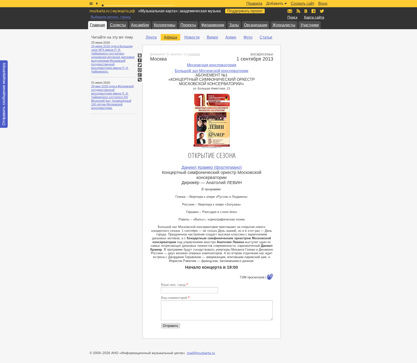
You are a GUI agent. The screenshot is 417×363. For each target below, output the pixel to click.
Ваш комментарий (175, 298)
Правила (254, 3)
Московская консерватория (211, 65)
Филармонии (212, 25)
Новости (192, 37)
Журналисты (283, 25)
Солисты (118, 25)
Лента (151, 37)
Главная (97, 25)
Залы (234, 25)
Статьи (266, 37)
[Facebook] (140, 60)
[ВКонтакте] (140, 55)
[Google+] (140, 75)
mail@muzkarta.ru (201, 353)
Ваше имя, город (174, 285)
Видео (212, 37)
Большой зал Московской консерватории (211, 71)
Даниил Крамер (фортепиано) (211, 167)
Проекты (188, 25)
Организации (255, 25)
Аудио (230, 37)
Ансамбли (140, 25)
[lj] (140, 80)
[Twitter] (140, 65)
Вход (322, 3)
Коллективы (164, 25)
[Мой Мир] (140, 70)
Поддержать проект (245, 11)
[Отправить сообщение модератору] (4, 94)
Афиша (170, 37)
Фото (247, 37)
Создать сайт (302, 3)
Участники (309, 25)
